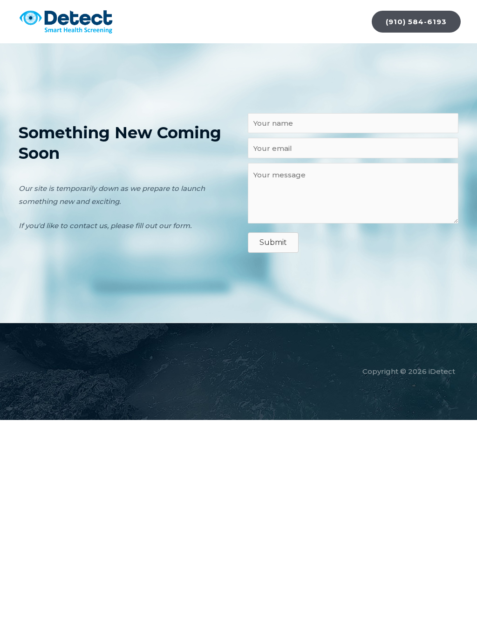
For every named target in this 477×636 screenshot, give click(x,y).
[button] (416, 22)
